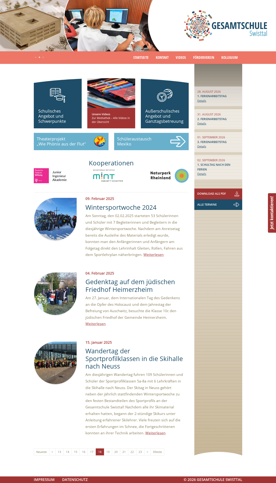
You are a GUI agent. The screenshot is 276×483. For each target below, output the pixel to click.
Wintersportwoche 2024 (120, 207)
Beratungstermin (272, 213)
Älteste (157, 452)
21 (124, 452)
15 (75, 452)
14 (67, 452)
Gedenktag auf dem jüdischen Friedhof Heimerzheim (130, 285)
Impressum (44, 479)
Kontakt (162, 57)
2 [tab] (39, 57)
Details (201, 101)
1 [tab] (36, 57)
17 (92, 452)
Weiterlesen (153, 254)
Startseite (141, 57)
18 (100, 452)
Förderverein (203, 57)
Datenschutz (75, 479)
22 (132, 452)
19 (108, 452)
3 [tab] (43, 57)
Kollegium (229, 57)
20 (116, 452)
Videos (181, 57)
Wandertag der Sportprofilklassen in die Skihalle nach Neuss (134, 358)
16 (83, 452)
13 (59, 452)
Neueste (41, 452)
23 (140, 452)
